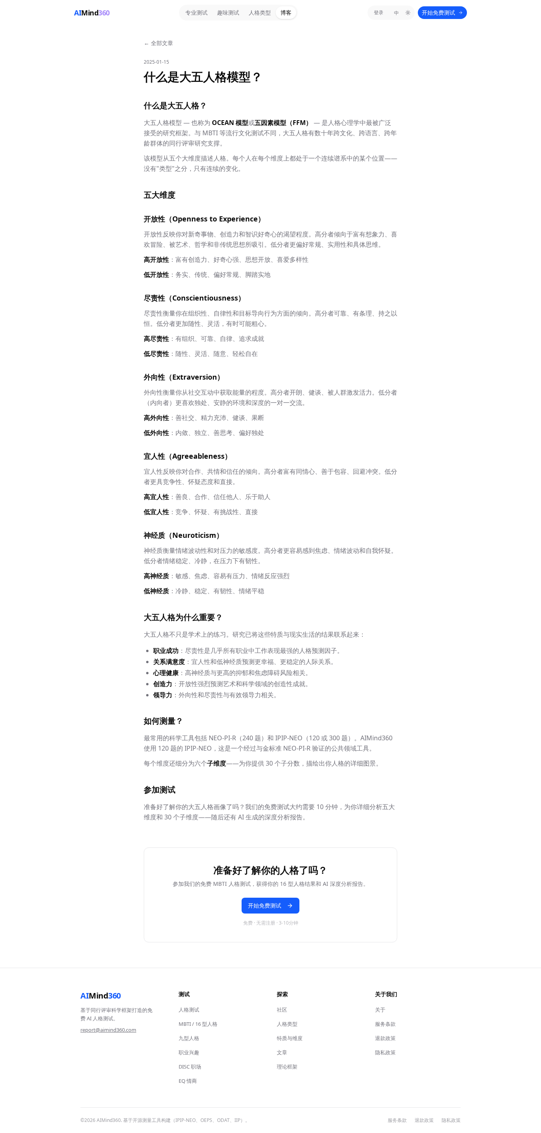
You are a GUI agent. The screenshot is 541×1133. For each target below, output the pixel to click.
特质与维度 (290, 1038)
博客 (285, 12)
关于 (380, 1009)
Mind (100, 995)
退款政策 (385, 1038)
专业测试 (196, 12)
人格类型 (260, 12)
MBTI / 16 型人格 (198, 1023)
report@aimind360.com (108, 1029)
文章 (282, 1052)
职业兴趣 (189, 1052)
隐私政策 (385, 1052)
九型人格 (189, 1038)
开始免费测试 (438, 12)
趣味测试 (228, 12)
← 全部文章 (158, 43)
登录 (378, 12)
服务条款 (385, 1023)
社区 (282, 1009)
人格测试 (189, 1009)
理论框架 (287, 1066)
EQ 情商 (188, 1080)
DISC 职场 (190, 1066)
